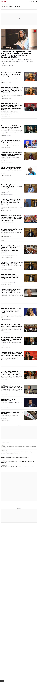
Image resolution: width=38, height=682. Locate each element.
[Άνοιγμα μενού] (36, 1)
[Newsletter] (31, 1)
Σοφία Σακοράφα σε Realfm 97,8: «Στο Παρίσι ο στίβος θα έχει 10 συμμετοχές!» (11, 74)
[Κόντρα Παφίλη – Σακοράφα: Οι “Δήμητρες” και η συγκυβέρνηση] (30, 144)
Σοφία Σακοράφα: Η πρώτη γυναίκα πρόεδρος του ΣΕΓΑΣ (12, 229)
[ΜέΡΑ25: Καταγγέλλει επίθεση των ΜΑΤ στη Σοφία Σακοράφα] (30, 265)
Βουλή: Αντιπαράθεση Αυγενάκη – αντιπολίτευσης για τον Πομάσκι (11, 168)
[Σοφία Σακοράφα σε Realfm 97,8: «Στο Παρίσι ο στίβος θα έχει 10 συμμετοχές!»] (30, 77)
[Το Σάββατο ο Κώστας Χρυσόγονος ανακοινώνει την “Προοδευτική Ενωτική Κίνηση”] (30, 342)
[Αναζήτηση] (29, 1)
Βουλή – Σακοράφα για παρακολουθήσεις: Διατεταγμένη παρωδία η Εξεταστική (11, 186)
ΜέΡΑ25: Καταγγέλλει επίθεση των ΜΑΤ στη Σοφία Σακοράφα (12, 263)
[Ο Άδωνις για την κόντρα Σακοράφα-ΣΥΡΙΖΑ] (30, 403)
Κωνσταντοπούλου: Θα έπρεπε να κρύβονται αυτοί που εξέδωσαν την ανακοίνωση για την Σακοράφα (12, 353)
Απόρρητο (2, 681)
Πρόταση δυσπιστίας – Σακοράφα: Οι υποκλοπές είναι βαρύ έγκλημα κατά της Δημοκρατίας (11, 154)
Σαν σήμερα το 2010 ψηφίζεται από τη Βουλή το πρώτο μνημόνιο (11, 325)
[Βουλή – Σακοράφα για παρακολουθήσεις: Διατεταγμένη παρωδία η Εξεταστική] (30, 189)
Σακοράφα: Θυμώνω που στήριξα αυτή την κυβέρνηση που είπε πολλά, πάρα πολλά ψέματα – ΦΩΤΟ (11, 311)
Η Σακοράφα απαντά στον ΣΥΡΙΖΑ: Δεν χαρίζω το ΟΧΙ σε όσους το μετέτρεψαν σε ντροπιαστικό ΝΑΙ (11, 373)
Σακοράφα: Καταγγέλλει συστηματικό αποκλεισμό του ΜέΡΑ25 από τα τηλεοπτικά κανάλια (10, 277)
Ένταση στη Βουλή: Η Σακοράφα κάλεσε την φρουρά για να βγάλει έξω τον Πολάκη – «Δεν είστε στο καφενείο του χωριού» (11, 218)
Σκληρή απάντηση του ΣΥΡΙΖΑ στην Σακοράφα (12, 412)
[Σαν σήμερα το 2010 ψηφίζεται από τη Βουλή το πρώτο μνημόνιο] (30, 328)
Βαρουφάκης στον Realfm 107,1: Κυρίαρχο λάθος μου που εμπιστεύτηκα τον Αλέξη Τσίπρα (11, 290)
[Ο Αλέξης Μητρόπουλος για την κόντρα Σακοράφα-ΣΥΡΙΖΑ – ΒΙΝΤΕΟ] (30, 390)
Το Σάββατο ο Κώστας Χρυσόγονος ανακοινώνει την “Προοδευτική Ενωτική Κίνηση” (11, 339)
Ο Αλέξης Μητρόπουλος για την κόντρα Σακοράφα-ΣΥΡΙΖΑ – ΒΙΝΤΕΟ (12, 386)
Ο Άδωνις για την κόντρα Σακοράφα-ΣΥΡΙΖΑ (8, 399)
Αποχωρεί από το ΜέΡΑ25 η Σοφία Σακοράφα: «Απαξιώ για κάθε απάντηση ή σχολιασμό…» (11, 127)
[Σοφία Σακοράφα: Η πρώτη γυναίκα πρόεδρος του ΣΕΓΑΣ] (30, 232)
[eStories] (33, 1)
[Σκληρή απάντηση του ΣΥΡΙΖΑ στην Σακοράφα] (30, 416)
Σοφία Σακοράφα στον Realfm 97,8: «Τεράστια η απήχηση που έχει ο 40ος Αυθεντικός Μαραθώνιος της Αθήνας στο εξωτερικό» (12, 90)
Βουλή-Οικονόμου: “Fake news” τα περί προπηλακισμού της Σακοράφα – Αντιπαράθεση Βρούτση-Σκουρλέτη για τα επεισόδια (11, 249)
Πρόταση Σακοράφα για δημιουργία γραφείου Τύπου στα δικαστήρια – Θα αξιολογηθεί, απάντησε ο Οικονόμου (12, 202)
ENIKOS (3, 1)
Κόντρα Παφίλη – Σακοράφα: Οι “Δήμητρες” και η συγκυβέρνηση (11, 141)
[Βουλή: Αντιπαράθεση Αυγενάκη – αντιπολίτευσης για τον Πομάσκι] (30, 171)
